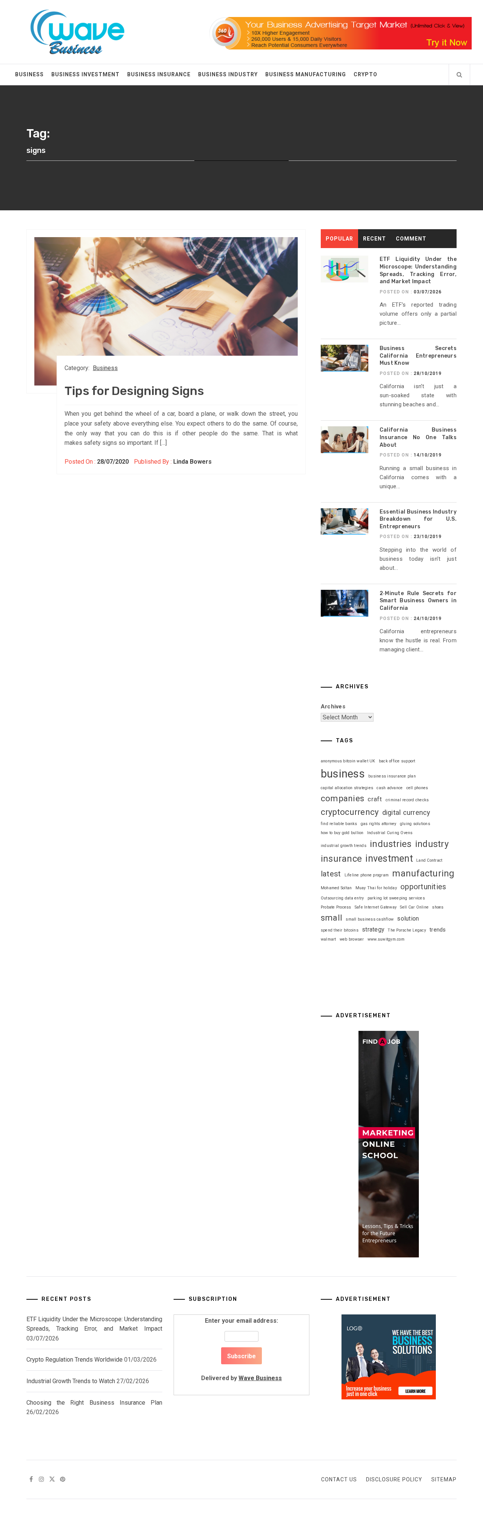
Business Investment (85, 74)
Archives (333, 706)
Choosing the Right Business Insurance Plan (94, 1402)
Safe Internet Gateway (376, 907)
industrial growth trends (343, 845)
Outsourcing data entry (342, 898)
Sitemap (444, 1479)
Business (29, 74)
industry (432, 844)
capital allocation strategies (347, 787)
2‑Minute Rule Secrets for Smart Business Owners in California (418, 600)
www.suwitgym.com (386, 939)
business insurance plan (392, 776)
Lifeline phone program (367, 875)
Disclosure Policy (394, 1479)
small (331, 917)
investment (389, 858)
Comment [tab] (411, 239)
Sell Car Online (414, 907)
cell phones (417, 787)
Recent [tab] (374, 239)
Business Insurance (159, 74)
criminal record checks (407, 799)
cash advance (390, 787)
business (343, 773)
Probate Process (336, 907)
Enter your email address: (241, 1349)
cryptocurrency (350, 812)
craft (375, 799)
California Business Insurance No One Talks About (418, 437)
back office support (397, 761)
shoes (437, 907)
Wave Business (260, 1378)
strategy (373, 929)
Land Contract (429, 860)
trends (437, 929)
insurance (341, 858)
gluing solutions (415, 823)
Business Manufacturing (305, 74)
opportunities (423, 886)
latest (331, 873)
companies (342, 798)
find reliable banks (339, 823)
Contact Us (339, 1479)
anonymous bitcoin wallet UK (348, 761)
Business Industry (228, 74)
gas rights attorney (379, 823)
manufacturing (423, 873)
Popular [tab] (339, 239)
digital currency (406, 812)
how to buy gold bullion (342, 832)
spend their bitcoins (339, 930)
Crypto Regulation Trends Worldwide (74, 1359)
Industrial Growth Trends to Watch (70, 1381)
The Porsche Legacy (407, 930)
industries (391, 844)
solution (408, 918)
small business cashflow (370, 919)
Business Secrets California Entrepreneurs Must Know (418, 355)
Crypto (365, 74)
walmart (328, 939)
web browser (352, 939)
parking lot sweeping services (396, 898)
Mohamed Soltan (336, 887)
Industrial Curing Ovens (390, 832)
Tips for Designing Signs (134, 391)
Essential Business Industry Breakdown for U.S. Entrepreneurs (418, 519)
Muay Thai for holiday (376, 887)
